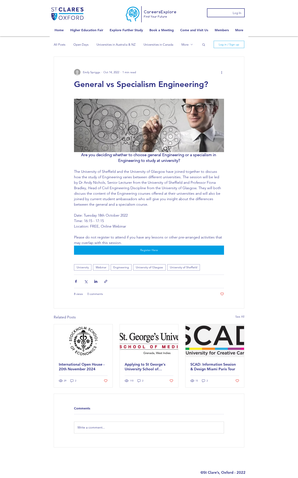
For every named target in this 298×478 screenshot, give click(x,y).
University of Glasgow (149, 267)
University (83, 267)
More (185, 44)
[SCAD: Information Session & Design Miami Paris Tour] (214, 340)
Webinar (101, 267)
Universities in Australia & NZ (115, 44)
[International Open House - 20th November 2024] (83, 340)
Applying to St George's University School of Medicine (145, 366)
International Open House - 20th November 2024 (82, 366)
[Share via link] (106, 281)
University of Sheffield (183, 267)
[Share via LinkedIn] (96, 281)
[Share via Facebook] (76, 281)
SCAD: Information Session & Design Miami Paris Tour (213, 366)
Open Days (80, 44)
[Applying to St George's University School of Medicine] (149, 340)
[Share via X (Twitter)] (86, 281)
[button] (86, 30)
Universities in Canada (158, 44)
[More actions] (221, 72)
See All (239, 316)
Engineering (121, 267)
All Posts (59, 44)
